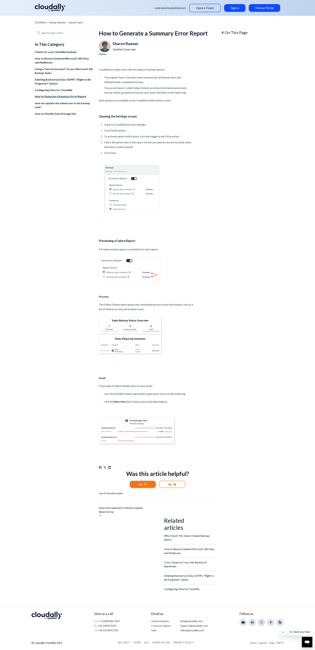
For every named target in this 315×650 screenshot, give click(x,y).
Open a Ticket (205, 8)
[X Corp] (104, 467)
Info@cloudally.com (191, 621)
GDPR (137, 642)
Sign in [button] (235, 8)
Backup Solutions (57, 22)
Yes (140, 484)
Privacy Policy (183, 642)
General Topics (76, 22)
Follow (102, 54)
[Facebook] (100, 467)
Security (124, 642)
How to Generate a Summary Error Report (60, 96)
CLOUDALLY (41, 22)
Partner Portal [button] (264, 8)
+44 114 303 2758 (108, 630)
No (170, 484)
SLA (146, 642)
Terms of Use (161, 642)
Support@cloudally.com (194, 625)
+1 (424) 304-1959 (109, 621)
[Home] (50, 7)
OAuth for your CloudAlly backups (56, 51)
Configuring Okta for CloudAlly (54, 90)
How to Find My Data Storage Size (55, 113)
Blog (271, 642)
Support (263, 642)
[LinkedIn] (109, 467)
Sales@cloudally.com (192, 630)
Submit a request (133, 507)
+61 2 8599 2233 (107, 625)
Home (253, 642)
